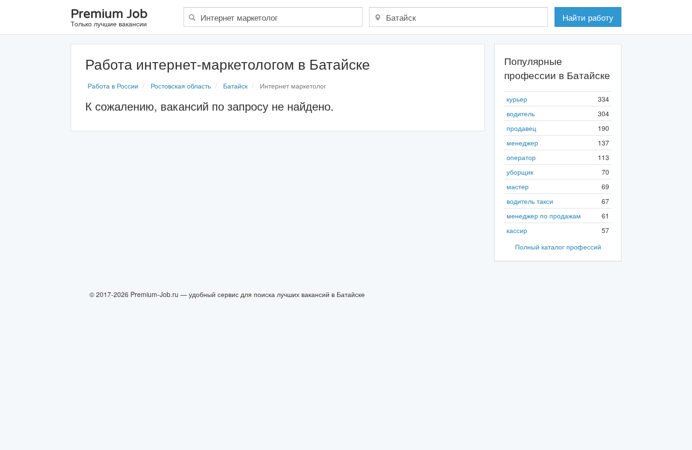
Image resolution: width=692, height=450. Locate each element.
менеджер (522, 142)
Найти (588, 17)
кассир (517, 230)
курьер (517, 99)
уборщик (520, 172)
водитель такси (530, 201)
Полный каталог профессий (558, 246)
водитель (521, 113)
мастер (518, 186)
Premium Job (109, 18)
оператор (521, 157)
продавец (521, 128)
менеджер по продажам (544, 215)
